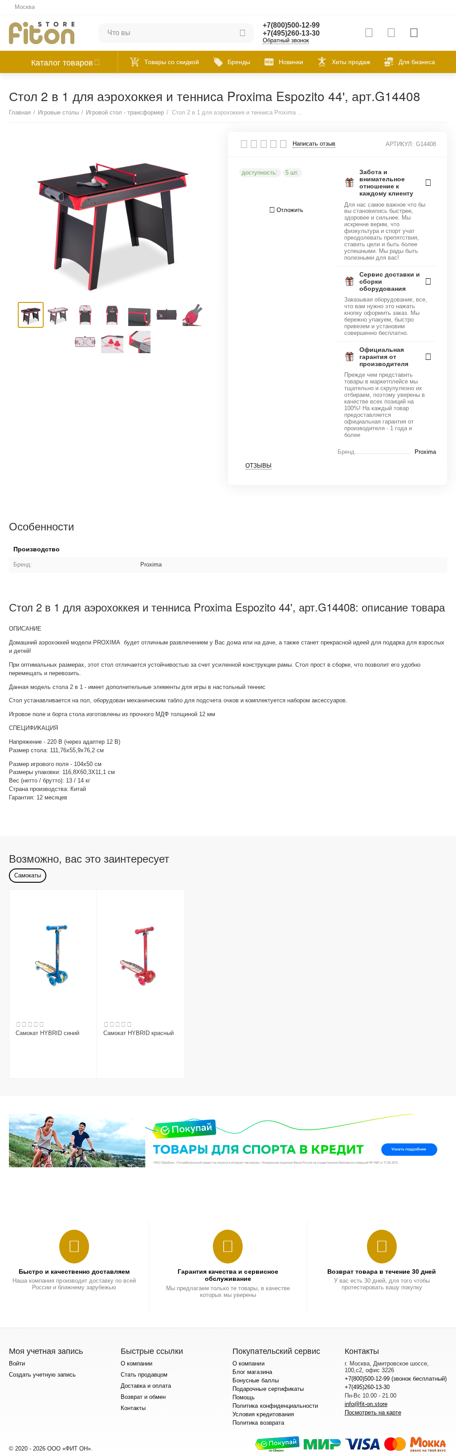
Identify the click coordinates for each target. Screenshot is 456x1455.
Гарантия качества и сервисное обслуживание (228, 1275)
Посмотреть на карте (373, 1412)
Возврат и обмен (143, 1397)
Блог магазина (252, 1372)
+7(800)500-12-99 (291, 25)
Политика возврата (258, 1422)
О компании (136, 1363)
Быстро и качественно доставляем (74, 1271)
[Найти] (243, 33)
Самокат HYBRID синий (47, 1033)
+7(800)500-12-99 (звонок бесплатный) (396, 1378)
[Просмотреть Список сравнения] (369, 33)
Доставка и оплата (146, 1385)
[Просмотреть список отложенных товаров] (391, 33)
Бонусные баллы (255, 1380)
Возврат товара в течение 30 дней (381, 1271)
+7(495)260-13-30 (291, 33)
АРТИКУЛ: (400, 144)
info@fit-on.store (366, 1404)
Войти (17, 1363)
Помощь (243, 1397)
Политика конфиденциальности (275, 1405)
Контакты (133, 1408)
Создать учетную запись (42, 1374)
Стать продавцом (144, 1374)
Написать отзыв (314, 144)
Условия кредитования (262, 1414)
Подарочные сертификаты (267, 1389)
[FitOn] (41, 32)
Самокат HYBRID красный (138, 1033)
